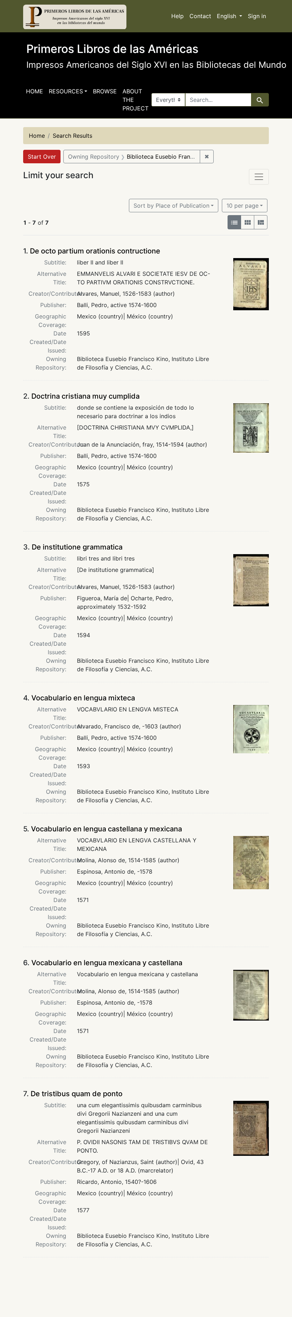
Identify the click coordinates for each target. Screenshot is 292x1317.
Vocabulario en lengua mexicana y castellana (106, 962)
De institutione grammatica (77, 547)
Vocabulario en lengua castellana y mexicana (106, 829)
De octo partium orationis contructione (95, 251)
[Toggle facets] (259, 177)
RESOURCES (66, 91)
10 (242, 205)
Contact (200, 16)
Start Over (42, 156)
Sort (171, 205)
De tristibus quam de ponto (76, 1093)
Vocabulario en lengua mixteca (83, 698)
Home (34, 91)
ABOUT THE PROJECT (135, 100)
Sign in (257, 16)
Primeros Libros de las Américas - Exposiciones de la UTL (74, 17)
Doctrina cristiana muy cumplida (85, 396)
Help (177, 16)
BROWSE (105, 91)
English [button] (227, 16)
